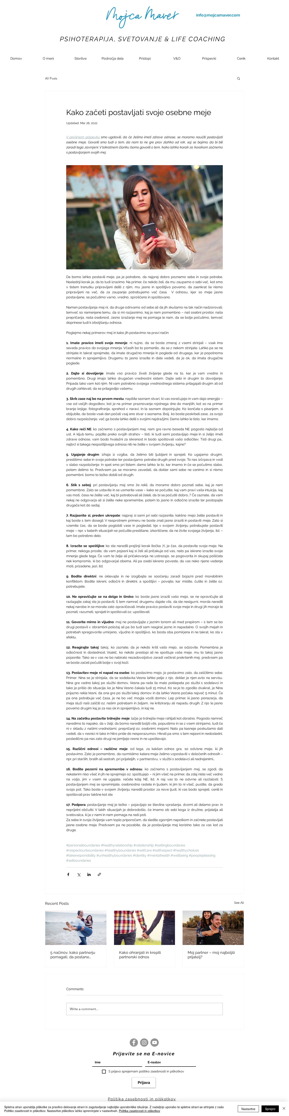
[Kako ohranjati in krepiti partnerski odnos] (144, 928)
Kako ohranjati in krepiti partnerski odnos (140, 954)
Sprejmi (270, 1109)
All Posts (51, 78)
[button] (80, 58)
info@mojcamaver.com (218, 15)
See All (239, 902)
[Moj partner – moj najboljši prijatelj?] (213, 928)
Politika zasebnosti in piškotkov (139, 1111)
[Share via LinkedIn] (89, 874)
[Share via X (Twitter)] (79, 874)
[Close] (283, 1109)
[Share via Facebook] (68, 874)
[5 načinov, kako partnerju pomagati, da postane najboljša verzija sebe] (75, 928)
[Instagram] (144, 1042)
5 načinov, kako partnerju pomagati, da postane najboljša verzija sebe (72, 954)
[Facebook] (134, 1042)
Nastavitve (248, 1109)
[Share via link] (99, 874)
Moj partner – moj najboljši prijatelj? (211, 954)
